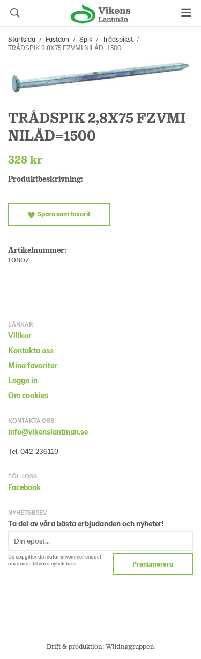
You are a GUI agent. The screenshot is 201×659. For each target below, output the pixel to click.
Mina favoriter (32, 365)
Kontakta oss (31, 350)
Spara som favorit (63, 214)
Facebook (24, 487)
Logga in (23, 380)
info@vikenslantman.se (48, 431)
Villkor (20, 335)
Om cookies (28, 395)
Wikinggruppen (130, 646)
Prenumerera (152, 564)
